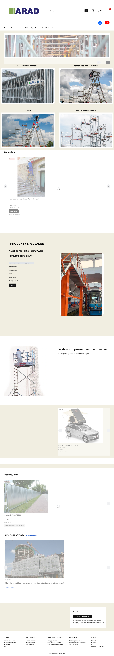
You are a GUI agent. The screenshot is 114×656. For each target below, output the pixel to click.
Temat (10, 273)
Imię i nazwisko (13, 266)
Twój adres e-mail (78, 612)
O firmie (93, 642)
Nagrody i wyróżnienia (97, 646)
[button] (86, 10)
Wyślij (12, 285)
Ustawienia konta (30, 642)
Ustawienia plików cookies (77, 642)
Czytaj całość (9, 587)
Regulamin (7, 644)
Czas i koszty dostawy (54, 642)
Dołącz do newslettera (82, 616)
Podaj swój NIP (13, 281)
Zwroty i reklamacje (9, 641)
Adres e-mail (13, 270)
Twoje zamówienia (30, 641)
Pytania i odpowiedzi (10, 642)
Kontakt (93, 641)
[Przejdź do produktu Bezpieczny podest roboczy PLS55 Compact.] (31, 177)
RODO (93, 644)
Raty (5, 646)
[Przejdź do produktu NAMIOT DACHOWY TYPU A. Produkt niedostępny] (80, 425)
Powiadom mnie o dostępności (14, 525)
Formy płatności (52, 641)
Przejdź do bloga (31, 535)
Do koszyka (13, 211)
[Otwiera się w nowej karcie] (100, 23)
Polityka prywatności (75, 641)
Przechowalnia (29, 644)
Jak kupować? (73, 644)
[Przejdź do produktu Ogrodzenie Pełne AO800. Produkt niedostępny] (26, 496)
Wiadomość (12, 277)
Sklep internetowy (56, 653)
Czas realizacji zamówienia (55, 644)
